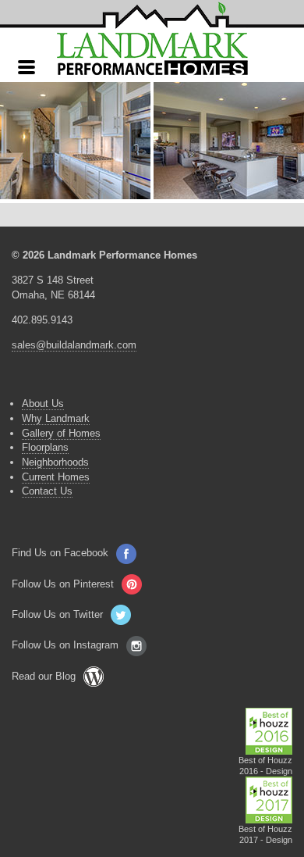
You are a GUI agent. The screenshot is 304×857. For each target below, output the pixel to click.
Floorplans (45, 447)
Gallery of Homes (61, 433)
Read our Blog (44, 676)
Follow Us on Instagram (65, 645)
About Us (43, 403)
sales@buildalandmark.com (74, 345)
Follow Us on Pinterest (63, 584)
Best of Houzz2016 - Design (265, 765)
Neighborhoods (55, 462)
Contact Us (47, 491)
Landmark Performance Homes (152, 39)
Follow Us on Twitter (57, 614)
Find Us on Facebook (60, 553)
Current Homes (56, 477)
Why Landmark (56, 418)
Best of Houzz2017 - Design (265, 834)
